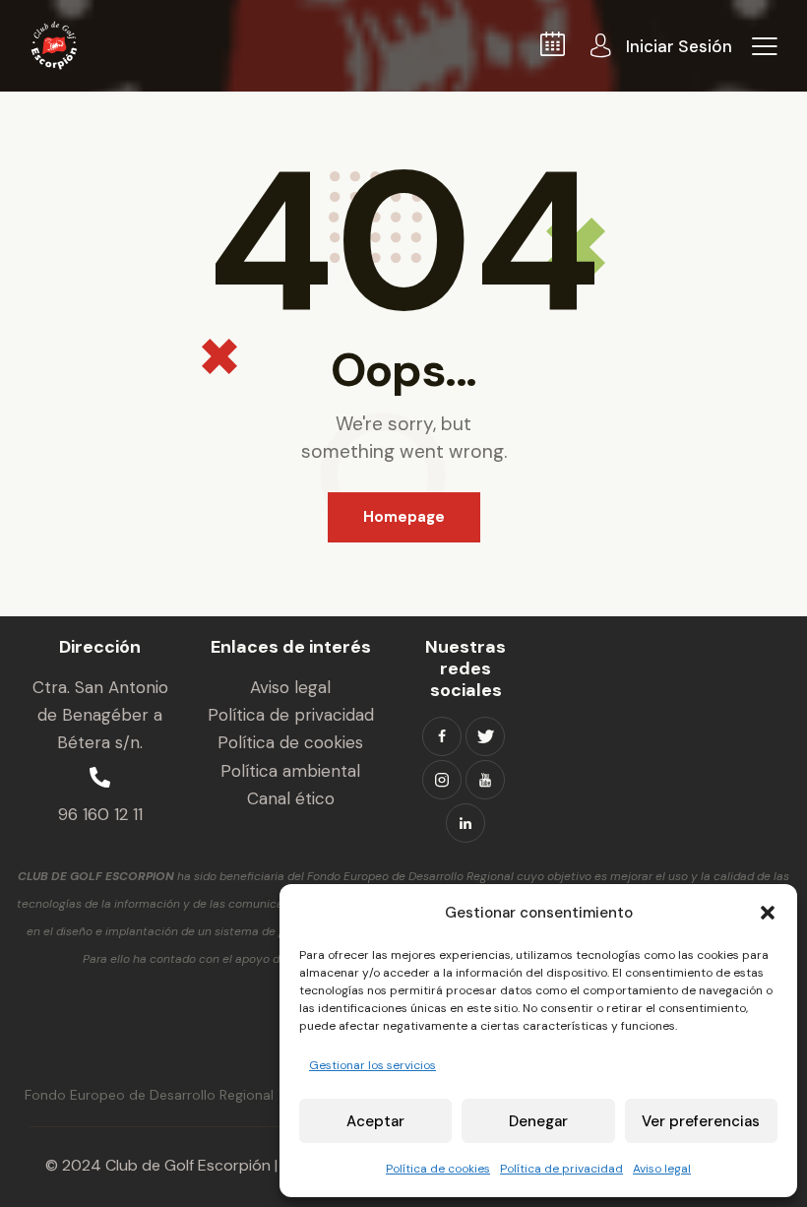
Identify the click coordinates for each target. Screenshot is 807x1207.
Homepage (404, 517)
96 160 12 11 (100, 814)
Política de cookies (438, 1168)
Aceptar (375, 1121)
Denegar (538, 1121)
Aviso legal (662, 1168)
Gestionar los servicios (372, 1065)
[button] (767, 912)
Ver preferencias (701, 1121)
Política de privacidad (561, 1168)
